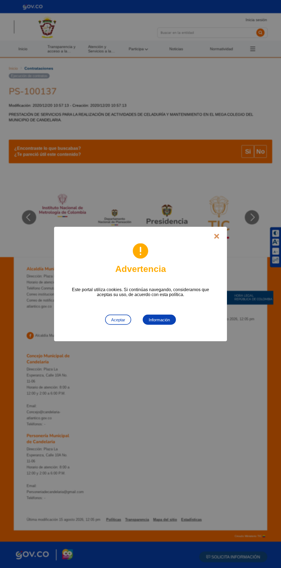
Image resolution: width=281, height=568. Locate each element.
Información (159, 319)
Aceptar (118, 319)
